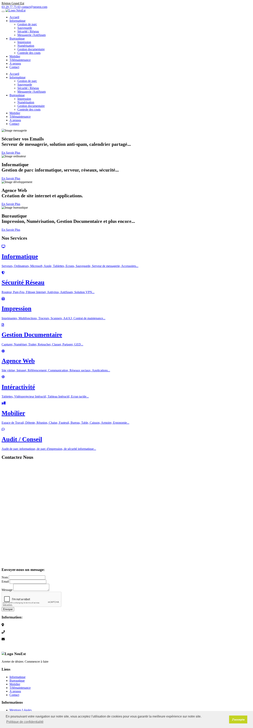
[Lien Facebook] (3, 646)
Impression (24, 42)
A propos (15, 63)
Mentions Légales (20, 710)
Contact (14, 67)
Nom (5, 577)
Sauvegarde (24, 28)
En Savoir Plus (11, 152)
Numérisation (25, 45)
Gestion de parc (27, 24)
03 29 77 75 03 (11, 7)
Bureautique (17, 38)
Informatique (17, 20)
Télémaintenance (20, 60)
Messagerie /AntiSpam (31, 35)
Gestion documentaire (31, 49)
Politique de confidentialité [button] (24, 721)
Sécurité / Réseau (28, 31)
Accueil (14, 17)
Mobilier (14, 56)
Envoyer (8, 609)
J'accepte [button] (238, 719)
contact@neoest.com (34, 7)
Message (7, 590)
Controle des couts (29, 52)
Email (5, 581)
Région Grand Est (13, 628)
